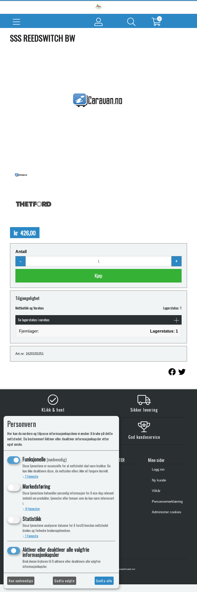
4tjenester (31, 508)
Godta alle (104, 580)
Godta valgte (64, 580)
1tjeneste (30, 476)
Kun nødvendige (21, 580)
